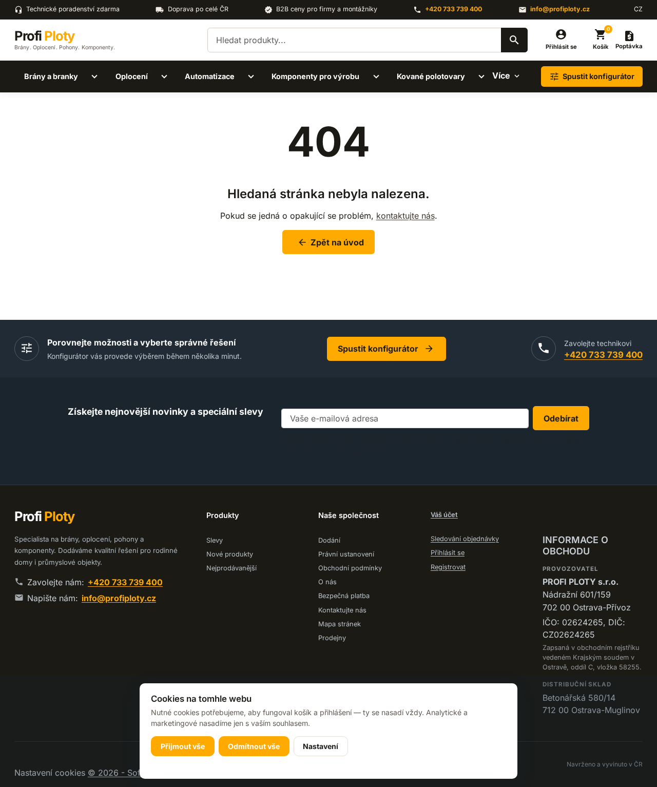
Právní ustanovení (346, 554)
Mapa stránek (339, 624)
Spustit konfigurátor (386, 348)
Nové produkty (229, 554)
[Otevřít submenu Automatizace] (251, 76)
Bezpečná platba (344, 596)
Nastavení (320, 746)
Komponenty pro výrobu (315, 76)
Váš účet (444, 515)
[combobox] (367, 40)
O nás (327, 582)
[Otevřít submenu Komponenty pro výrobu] (376, 76)
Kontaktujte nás (342, 610)
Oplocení (131, 76)
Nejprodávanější (231, 568)
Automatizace (210, 76)
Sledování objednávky (465, 539)
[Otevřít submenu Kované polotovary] (481, 76)
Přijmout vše (183, 746)
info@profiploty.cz (560, 9)
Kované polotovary (431, 76)
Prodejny (332, 638)
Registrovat (448, 567)
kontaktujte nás (405, 215)
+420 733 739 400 (453, 9)
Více (501, 75)
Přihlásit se (448, 552)
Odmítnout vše (254, 746)
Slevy (214, 540)
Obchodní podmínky (350, 568)
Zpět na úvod (330, 242)
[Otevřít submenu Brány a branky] (94, 76)
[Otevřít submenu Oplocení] (164, 76)
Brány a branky (51, 76)
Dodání (329, 540)
